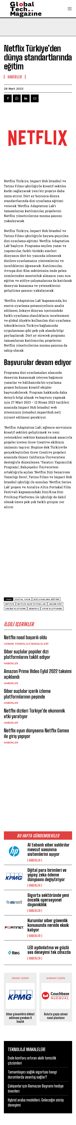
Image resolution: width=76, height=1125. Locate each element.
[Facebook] (8, 98)
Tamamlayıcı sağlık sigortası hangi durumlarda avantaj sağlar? (32, 1074)
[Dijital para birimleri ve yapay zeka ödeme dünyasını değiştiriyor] (14, 877)
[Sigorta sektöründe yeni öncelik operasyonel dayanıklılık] (14, 902)
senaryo (34, 609)
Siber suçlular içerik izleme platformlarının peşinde (27, 694)
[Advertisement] (38, 788)
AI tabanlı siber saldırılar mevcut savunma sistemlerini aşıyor (48, 849)
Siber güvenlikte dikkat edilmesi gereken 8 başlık (20, 1017)
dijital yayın (22, 599)
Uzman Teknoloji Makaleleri (26, 643)
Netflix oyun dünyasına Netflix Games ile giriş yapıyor (36, 733)
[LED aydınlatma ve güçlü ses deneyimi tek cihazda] (14, 952)
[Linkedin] (26, 98)
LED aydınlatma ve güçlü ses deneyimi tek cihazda (49, 950)
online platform (15, 609)
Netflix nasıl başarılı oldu (25, 637)
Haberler (11, 663)
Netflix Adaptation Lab (31, 604)
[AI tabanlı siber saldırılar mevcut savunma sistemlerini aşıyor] (14, 852)
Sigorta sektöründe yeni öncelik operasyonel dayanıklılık (48, 900)
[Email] (35, 98)
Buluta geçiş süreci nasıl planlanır (56, 1016)
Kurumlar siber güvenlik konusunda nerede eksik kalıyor (48, 925)
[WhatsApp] (17, 98)
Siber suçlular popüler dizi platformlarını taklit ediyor (27, 654)
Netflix (9, 604)
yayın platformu (52, 609)
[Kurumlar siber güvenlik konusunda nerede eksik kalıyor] (14, 927)
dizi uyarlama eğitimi (46, 599)
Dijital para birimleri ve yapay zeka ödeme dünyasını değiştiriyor (46, 875)
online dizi (55, 604)
